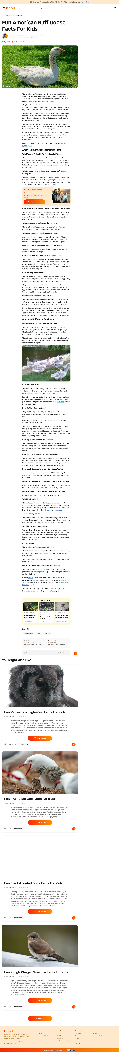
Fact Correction (64, 652)
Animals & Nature (29, 612)
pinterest (77, 1036)
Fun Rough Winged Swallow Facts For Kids (36, 972)
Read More (85, 2)
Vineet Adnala (20, 35)
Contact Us (42, 1033)
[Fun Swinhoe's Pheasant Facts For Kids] (46, 606)
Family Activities (21, 8)
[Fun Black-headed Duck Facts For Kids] (40, 857)
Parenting (39, 8)
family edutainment (62, 1041)
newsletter (60, 1038)
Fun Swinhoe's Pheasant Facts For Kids (45, 617)
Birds (39, 633)
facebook (78, 1033)
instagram (77, 1038)
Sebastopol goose (32, 559)
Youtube (77, 1043)
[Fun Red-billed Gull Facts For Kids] (40, 772)
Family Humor (48, 8)
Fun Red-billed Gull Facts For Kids (29, 799)
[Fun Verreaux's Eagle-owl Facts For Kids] (40, 686)
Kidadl (3, 15)
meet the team (61, 1036)
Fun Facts (30, 8)
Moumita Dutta (11, 716)
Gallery (8, 86)
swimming (60, 402)
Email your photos (34, 202)
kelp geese (47, 510)
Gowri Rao (34, 37)
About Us (59, 1033)
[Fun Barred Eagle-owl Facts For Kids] (62, 606)
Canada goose (38, 572)
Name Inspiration (59, 8)
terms (95, 1033)
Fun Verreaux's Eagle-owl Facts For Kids (35, 712)
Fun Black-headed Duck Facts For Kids (33, 883)
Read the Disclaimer (31, 652)
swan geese (59, 510)
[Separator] (75, 653)
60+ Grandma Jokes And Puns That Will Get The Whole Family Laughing (55, 2)
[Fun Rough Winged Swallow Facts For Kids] (40, 945)
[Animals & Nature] (5, 744)
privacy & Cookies (98, 1036)
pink (45, 113)
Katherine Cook (18, 37)
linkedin (77, 1041)
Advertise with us (44, 1036)
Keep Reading (41, 738)
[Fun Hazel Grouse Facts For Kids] (30, 606)
